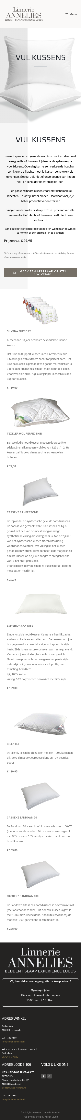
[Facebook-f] (43, 1076)
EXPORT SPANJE (10, 1056)
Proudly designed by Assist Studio (41, 1116)
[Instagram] (49, 1076)
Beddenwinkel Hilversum (14, 1087)
